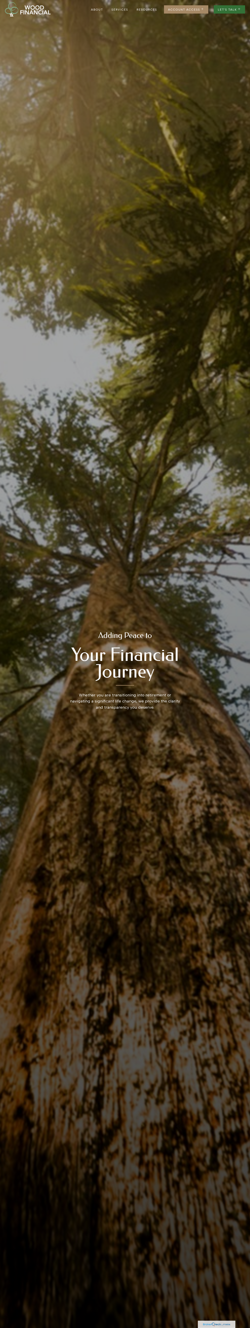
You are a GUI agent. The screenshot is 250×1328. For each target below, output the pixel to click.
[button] (97, 9)
